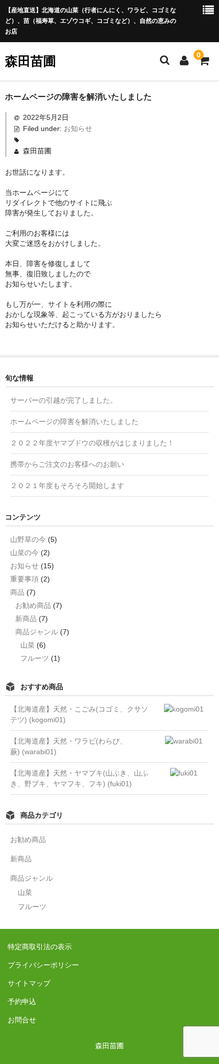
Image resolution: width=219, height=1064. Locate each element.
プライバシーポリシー (43, 965)
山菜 (27, 645)
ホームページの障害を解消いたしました (74, 421)
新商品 (26, 619)
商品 (17, 592)
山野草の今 (28, 539)
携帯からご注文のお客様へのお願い (67, 464)
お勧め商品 (33, 605)
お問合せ (22, 1020)
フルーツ (34, 658)
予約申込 (22, 1001)
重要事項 (24, 579)
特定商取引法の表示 (40, 947)
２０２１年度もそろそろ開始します (67, 485)
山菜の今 (24, 553)
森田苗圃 (30, 61)
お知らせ (78, 128)
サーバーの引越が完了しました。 (63, 400)
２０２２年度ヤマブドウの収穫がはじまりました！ (92, 443)
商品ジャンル (36, 632)
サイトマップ (29, 983)
